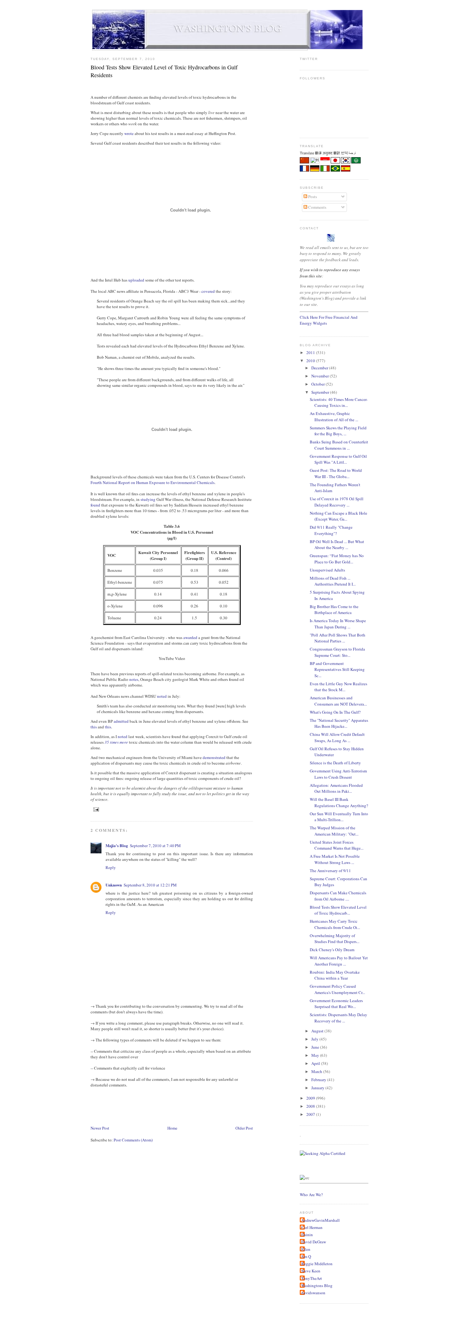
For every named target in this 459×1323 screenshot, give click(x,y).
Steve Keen (310, 1271)
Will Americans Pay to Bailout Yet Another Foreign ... (339, 961)
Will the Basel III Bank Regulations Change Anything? (339, 802)
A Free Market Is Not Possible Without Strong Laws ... (335, 859)
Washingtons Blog (317, 1285)
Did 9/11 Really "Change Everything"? (331, 530)
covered (208, 291)
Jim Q (306, 1256)
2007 (311, 1114)
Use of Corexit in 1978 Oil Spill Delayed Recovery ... (336, 502)
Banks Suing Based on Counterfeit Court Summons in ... (339, 445)
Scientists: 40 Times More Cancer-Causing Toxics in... (339, 402)
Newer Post (100, 1128)
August (317, 1031)
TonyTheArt (311, 1278)
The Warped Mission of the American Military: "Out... (334, 831)
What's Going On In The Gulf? (335, 712)
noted (162, 696)
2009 (311, 1098)
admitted (121, 721)
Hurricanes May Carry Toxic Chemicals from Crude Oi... (335, 924)
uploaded (136, 280)
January (318, 1088)
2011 (311, 352)
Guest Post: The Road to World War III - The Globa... (336, 473)
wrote (129, 133)
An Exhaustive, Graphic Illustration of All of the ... (334, 416)
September (320, 392)
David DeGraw (313, 1242)
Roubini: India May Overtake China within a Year (335, 975)
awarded (190, 637)
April (316, 1063)
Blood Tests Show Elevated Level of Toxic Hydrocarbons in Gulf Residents (164, 71)
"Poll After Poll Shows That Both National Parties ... (337, 638)
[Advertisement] (204, 1106)
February (319, 1079)
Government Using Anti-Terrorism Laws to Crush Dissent (338, 774)
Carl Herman (312, 1227)
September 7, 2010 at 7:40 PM (155, 845)
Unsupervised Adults (327, 570)
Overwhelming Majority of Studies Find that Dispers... (334, 939)
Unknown (114, 885)
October (318, 384)
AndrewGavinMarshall (320, 1220)
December (320, 368)
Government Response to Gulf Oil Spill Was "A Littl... (338, 459)
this (94, 727)
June (315, 1047)
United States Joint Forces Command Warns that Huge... (336, 845)
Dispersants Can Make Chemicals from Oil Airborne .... (338, 896)
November (320, 376)
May (315, 1055)
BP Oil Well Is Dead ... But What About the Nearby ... (337, 545)
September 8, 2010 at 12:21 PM (150, 885)
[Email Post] (95, 809)
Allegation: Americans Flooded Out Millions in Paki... (336, 788)
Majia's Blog (117, 845)
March (317, 1071)
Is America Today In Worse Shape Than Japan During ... (338, 624)
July (315, 1039)
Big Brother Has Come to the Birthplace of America (334, 610)
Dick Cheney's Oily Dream (332, 949)
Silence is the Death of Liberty (335, 763)
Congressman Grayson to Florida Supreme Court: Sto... (337, 652)
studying (148, 499)
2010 (311, 360)
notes (133, 679)
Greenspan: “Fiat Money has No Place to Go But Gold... (337, 559)
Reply (111, 867)
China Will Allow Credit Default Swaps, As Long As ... (337, 737)
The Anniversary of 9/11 (330, 870)
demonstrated (214, 757)
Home (172, 1128)
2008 (311, 1106)
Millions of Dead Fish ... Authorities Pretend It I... (333, 581)
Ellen (305, 1249)
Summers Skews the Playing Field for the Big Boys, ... (338, 431)
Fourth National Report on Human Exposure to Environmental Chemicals (153, 482)
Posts (312, 196)
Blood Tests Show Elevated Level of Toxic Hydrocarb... (338, 910)
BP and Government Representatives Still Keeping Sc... (337, 669)
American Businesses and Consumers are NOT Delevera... (338, 701)
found (95, 505)
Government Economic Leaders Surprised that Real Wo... (336, 1004)
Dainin (307, 1234)
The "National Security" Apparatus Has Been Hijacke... (339, 723)
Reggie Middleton (317, 1263)
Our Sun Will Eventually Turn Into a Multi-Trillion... (339, 817)
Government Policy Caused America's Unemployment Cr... (337, 989)
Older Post (244, 1128)
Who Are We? (311, 1194)
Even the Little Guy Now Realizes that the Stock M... (338, 687)
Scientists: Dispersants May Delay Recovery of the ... (338, 1018)
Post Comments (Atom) (133, 1140)
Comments (316, 207)
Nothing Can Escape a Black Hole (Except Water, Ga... (338, 516)
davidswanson (313, 1293)
